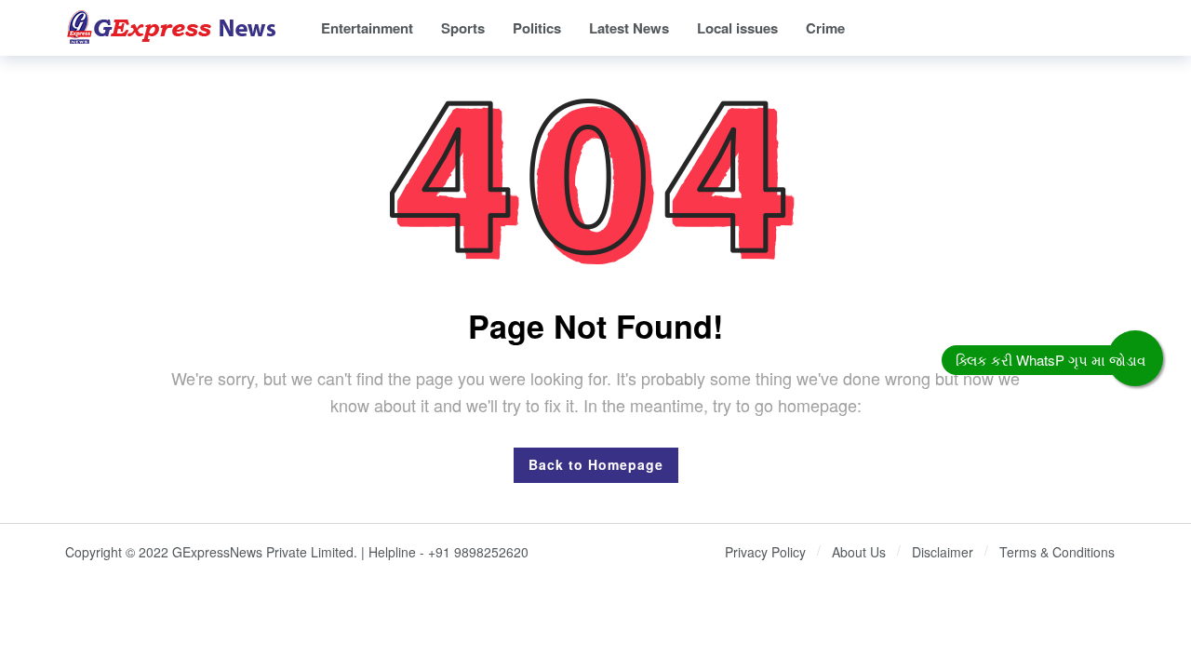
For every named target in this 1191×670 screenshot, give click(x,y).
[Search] (1112, 28)
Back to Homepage (596, 464)
